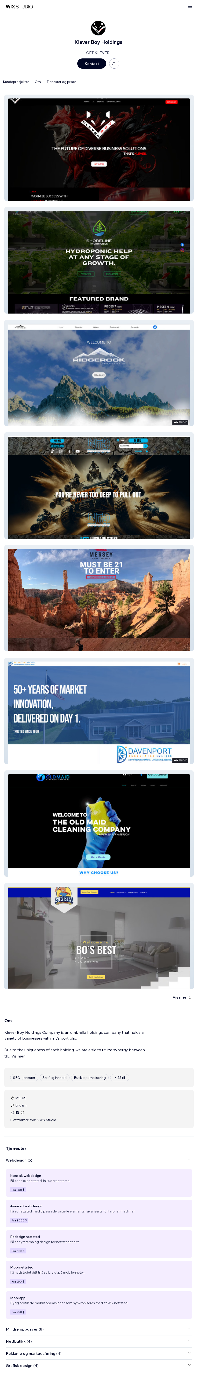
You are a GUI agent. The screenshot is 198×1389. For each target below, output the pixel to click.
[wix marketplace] (19, 6)
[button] (99, 148)
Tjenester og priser (61, 82)
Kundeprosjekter (16, 82)
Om (38, 82)
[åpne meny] (190, 6)
